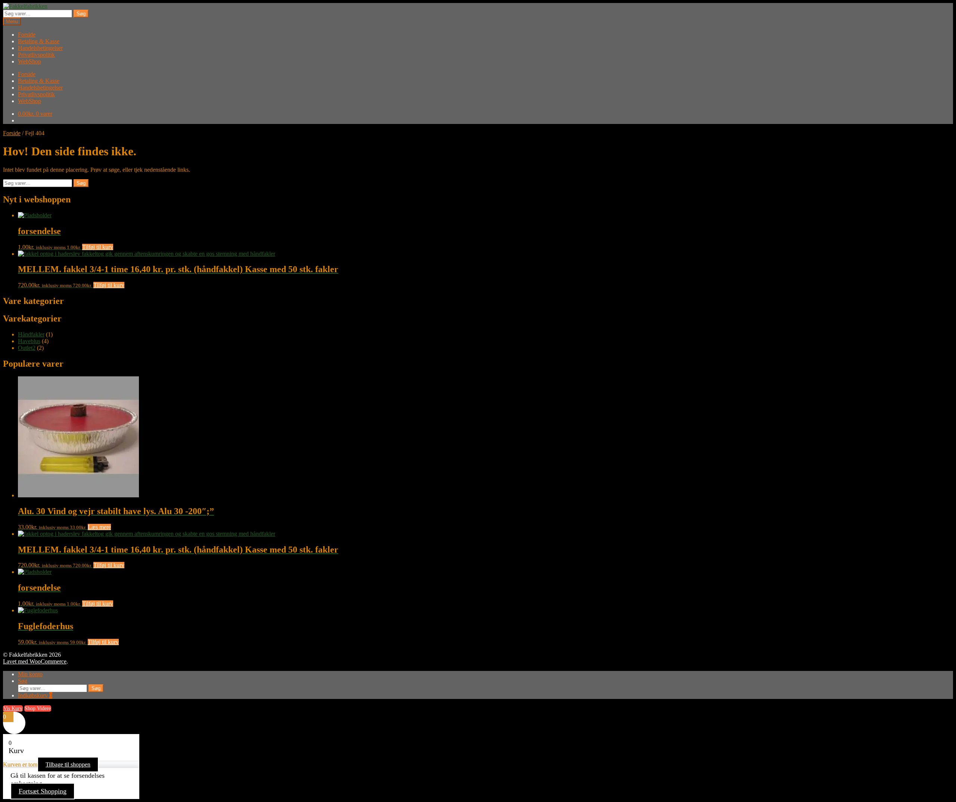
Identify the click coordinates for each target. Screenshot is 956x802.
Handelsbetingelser (40, 48)
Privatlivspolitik (36, 55)
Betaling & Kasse (38, 41)
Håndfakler (31, 334)
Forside (26, 34)
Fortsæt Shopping (42, 791)
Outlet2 (26, 348)
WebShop (29, 61)
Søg (81, 13)
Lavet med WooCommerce (34, 661)
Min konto (30, 674)
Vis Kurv (12, 708)
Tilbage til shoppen (68, 764)
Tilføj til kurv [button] (97, 247)
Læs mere (99, 527)
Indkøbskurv (35, 695)
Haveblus (29, 341)
